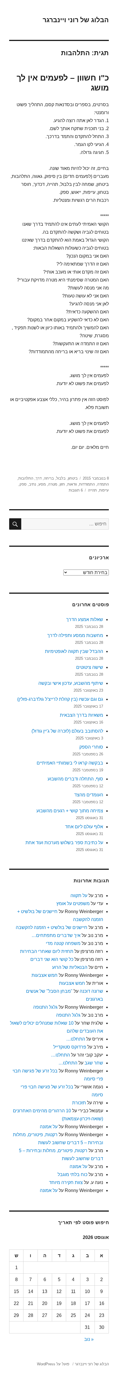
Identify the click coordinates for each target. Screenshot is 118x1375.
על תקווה (78, 895)
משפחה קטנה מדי (63, 943)
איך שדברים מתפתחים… (56, 935)
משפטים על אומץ (73, 903)
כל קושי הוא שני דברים (51, 959)
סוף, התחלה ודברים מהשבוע (75, 778)
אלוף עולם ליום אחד (84, 826)
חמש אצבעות (45, 975)
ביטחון (73, 478)
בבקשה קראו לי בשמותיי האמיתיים (70, 763)
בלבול (61, 478)
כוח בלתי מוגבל (72, 1174)
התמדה (103, 484)
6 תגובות (76, 490)
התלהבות (25, 478)
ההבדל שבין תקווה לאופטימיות (74, 651)
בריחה (49, 478)
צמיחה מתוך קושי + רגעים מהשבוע (69, 810)
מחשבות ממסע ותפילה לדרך (75, 635)
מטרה (52, 484)
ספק (23, 484)
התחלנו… (75, 1039)
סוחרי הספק (91, 747)
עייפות (104, 490)
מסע (42, 484)
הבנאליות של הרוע (69, 967)
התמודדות (87, 484)
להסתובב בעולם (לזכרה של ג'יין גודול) (67, 731)
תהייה (92, 490)
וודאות (72, 484)
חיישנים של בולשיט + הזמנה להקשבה (51, 927)
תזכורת (79, 1102)
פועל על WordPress (53, 1364)
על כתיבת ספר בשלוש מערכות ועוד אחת (64, 842)
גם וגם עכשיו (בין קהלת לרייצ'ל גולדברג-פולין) (60, 699)
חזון (62, 484)
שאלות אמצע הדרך (84, 619)
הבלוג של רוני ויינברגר (76, 20)
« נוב (89, 1339)
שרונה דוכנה (91, 991)
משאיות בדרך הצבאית (81, 715)
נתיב (32, 484)
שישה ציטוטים (89, 667)
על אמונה (49, 1126)
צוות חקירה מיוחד (66, 1182)
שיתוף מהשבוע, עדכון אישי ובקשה (70, 683)
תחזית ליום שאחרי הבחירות (46, 951)
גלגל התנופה (45, 1007)
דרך (39, 478)
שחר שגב (93, 1062)
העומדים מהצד (88, 794)
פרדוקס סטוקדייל (69, 1047)
